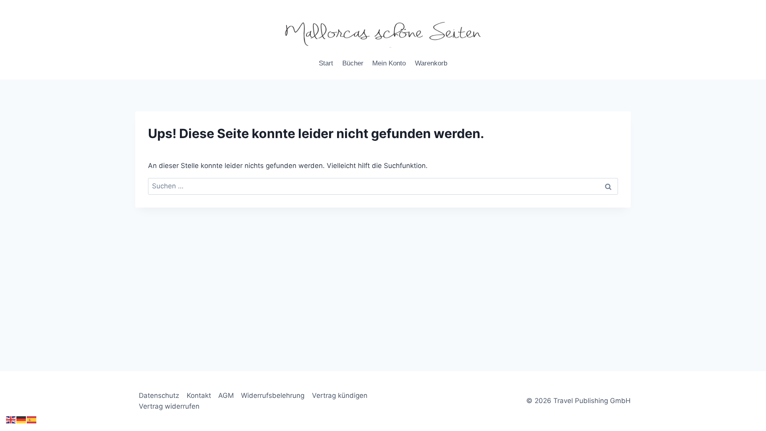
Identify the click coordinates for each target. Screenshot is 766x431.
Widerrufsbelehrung (272, 395)
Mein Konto (389, 63)
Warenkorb (431, 63)
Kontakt (199, 395)
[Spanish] (32, 419)
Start (326, 63)
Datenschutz (159, 395)
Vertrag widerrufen (169, 406)
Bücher (352, 63)
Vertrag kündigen (339, 395)
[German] (21, 419)
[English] (11, 419)
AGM (226, 395)
